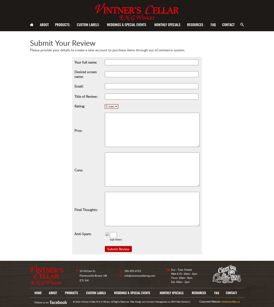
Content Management (157, 301)
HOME (38, 293)
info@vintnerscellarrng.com (139, 275)
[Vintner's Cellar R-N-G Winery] (137, 10)
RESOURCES (196, 25)
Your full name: (85, 62)
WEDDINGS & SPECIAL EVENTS (126, 25)
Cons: (78, 170)
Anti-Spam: (82, 233)
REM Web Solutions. (181, 301)
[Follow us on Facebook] (61, 302)
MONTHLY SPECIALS (167, 25)
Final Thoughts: (86, 209)
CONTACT (228, 25)
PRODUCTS (63, 25)
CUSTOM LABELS (89, 25)
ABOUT (44, 25)
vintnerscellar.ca (231, 301)
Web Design (135, 301)
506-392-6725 (132, 271)
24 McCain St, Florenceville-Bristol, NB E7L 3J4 (93, 275)
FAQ (213, 25)
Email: (78, 86)
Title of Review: (86, 96)
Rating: (79, 106)
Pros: (78, 130)
